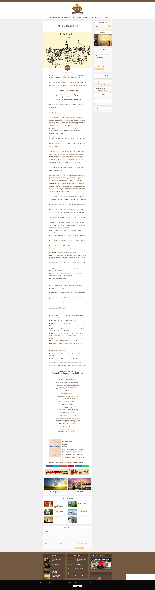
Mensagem (46, 531)
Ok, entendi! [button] (77, 586)
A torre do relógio (79, 568)
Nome (45, 543)
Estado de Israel (62, 149)
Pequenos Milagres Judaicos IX (58, 512)
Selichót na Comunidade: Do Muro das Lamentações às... (57, 571)
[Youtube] (99, 578)
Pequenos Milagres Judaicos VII (58, 519)
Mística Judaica (77, 17)
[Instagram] (96, 578)
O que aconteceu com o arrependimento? (103, 39)
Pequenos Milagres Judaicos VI (82, 519)
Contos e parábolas (67, 23)
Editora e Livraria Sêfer (69, 72)
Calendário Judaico (66, 17)
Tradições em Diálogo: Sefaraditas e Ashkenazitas (56, 560)
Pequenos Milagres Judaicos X (82, 504)
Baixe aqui (66, 462)
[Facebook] (92, 578)
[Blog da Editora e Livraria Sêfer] (77, 10)
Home (45, 17)
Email (61, 543)
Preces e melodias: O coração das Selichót (56, 565)
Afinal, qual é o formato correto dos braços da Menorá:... (59, 506)
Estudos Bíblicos (86, 17)
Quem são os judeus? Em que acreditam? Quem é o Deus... (80, 575)
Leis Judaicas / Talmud (97, 17)
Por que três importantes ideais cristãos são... (80, 560)
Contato (106, 17)
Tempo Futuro (78, 564)
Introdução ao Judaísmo (54, 17)
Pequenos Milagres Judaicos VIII (82, 512)
